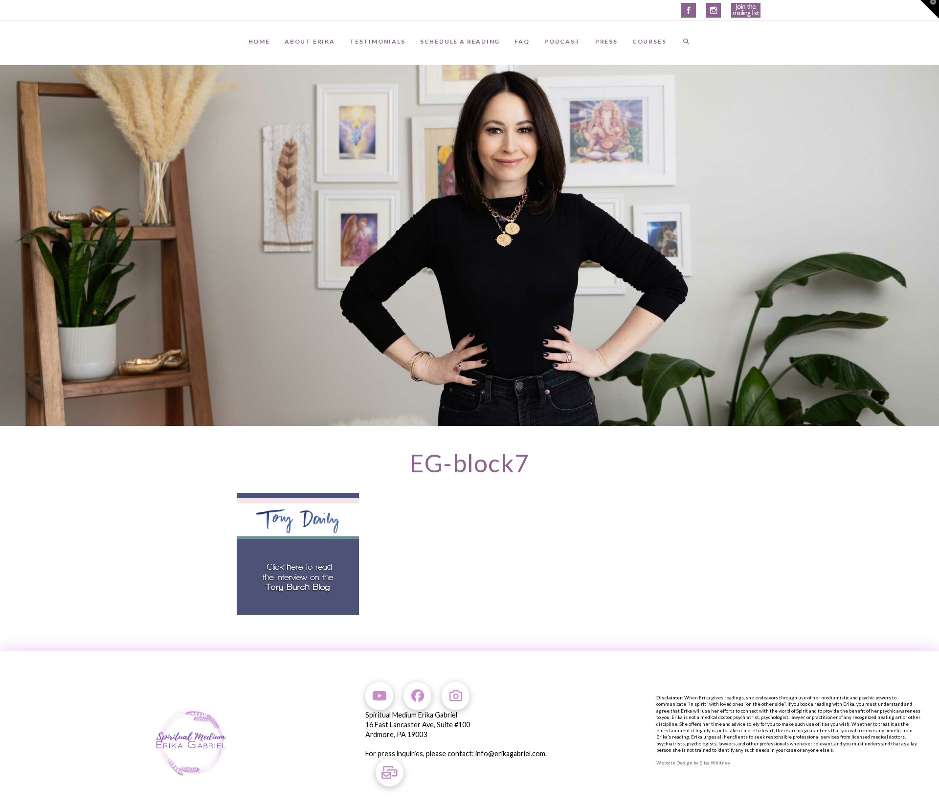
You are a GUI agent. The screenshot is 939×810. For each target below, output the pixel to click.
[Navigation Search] (686, 43)
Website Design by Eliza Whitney (693, 762)
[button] (929, 9)
